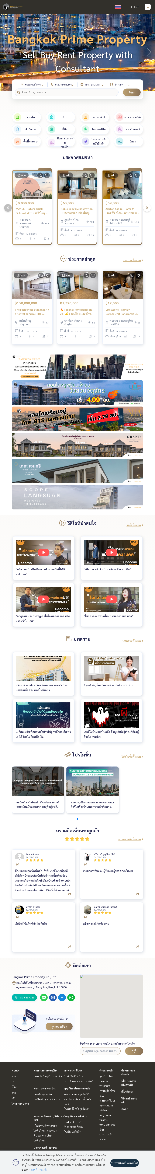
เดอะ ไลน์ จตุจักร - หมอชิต (48, 1076)
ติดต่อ (124, 1109)
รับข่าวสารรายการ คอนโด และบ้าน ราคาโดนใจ (107, 1043)
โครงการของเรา (20, 1103)
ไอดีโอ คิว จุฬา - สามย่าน (47, 1099)
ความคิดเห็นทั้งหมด (129, 839)
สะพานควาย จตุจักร (45, 1070)
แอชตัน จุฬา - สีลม (43, 1094)
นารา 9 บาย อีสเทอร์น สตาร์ (78, 1081)
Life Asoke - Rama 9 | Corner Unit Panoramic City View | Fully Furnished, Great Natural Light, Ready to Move (122, 312)
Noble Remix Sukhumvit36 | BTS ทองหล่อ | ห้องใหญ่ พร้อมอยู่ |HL (76, 211)
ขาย (14, 1076)
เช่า (13, 1081)
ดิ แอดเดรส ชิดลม (73, 1126)
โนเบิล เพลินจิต (72, 1131)
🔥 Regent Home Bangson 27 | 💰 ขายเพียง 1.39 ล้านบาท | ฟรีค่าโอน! (76, 312)
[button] (149, 52)
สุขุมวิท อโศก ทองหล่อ (77, 1088)
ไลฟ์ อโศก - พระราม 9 (45, 1130)
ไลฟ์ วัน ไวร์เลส (72, 1122)
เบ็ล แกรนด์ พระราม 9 (45, 1125)
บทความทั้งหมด (131, 640)
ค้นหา (132, 92)
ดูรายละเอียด (59, 1026)
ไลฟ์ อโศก (39, 1140)
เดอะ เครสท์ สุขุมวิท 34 (76, 1094)
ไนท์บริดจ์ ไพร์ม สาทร (75, 1076)
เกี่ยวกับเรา (127, 1091)
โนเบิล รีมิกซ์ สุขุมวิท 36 (76, 1108)
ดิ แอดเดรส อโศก (43, 1135)
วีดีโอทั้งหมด (133, 525)
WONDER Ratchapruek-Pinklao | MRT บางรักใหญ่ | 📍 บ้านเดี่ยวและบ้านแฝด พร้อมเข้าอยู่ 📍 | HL (31, 211)
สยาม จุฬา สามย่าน (45, 1088)
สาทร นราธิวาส (73, 1070)
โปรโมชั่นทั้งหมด (131, 756)
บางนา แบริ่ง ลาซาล (45, 1147)
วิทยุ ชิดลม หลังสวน (75, 1116)
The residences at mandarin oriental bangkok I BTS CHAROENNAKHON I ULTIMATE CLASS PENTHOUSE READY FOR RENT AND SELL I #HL (32, 312)
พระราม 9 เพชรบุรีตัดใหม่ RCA (107, 1090)
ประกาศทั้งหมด (132, 260)
